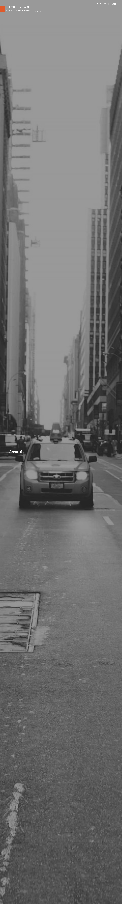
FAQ (89, 7)
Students (105, 7)
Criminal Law (56, 7)
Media (93, 7)
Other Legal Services (71, 7)
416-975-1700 (101, 4)
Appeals (83, 7)
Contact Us (36, 11)
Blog (99, 7)
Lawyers (47, 7)
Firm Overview (37, 7)
